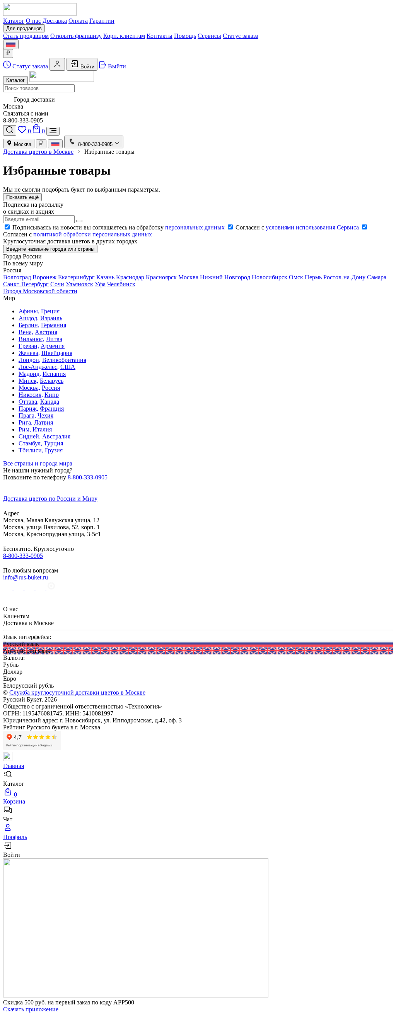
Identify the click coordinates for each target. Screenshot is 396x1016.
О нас (33, 20)
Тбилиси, (31, 450)
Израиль (51, 318)
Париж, (28, 408)
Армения (53, 346)
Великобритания (64, 360)
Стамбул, (30, 443)
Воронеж (44, 277)
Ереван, (29, 346)
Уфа (100, 284)
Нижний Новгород (225, 277)
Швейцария (56, 353)
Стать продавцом (26, 35)
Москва (21, 144)
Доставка (55, 20)
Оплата (78, 20)
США (67, 367)
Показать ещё (22, 197)
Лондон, (30, 360)
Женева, (29, 353)
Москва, (29, 387)
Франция (52, 408)
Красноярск (161, 277)
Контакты (159, 35)
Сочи (57, 284)
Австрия (46, 332)
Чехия (45, 415)
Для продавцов (24, 28)
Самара (376, 277)
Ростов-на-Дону (344, 277)
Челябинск (121, 284)
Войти (86, 67)
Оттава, (29, 401)
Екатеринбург (76, 277)
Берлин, (29, 325)
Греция (50, 311)
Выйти (116, 66)
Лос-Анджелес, (39, 367)
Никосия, (31, 394)
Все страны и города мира (37, 463)
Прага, (27, 415)
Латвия (43, 422)
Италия (42, 429)
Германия (53, 325)
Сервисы (209, 35)
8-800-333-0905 (88, 477)
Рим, (25, 429)
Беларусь (51, 380)
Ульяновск (79, 284)
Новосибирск (269, 277)
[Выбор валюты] (8, 53)
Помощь (185, 35)
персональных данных (195, 227)
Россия (51, 387)
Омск (296, 277)
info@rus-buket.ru (25, 577)
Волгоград (17, 277)
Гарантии (101, 20)
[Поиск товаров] (9, 130)
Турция (53, 443)
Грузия (54, 450)
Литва (54, 339)
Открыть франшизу (76, 35)
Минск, (28, 380)
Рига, (25, 422)
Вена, (26, 332)
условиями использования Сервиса (312, 227)
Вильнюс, (31, 339)
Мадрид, (30, 373)
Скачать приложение (30, 1009)
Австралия (56, 436)
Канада (49, 401)
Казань (105, 277)
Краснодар (130, 277)
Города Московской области (40, 291)
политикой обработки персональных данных (92, 234)
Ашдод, (29, 318)
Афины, (29, 311)
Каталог (13, 20)
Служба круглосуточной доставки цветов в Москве (77, 692)
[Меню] (53, 131)
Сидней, (30, 436)
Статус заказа (240, 35)
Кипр (51, 394)
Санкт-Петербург (26, 284)
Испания (54, 373)
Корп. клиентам (124, 35)
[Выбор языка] (11, 44)
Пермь (313, 277)
